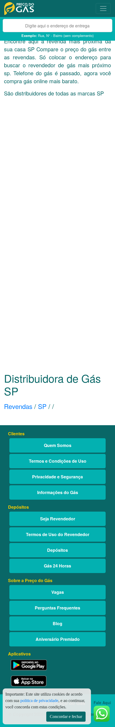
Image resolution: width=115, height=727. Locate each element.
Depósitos (57, 550)
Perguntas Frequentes (57, 608)
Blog (57, 623)
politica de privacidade (39, 700)
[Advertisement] (57, 171)
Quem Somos (57, 445)
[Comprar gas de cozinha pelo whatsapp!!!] (102, 713)
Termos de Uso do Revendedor (57, 534)
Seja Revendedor (57, 519)
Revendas (18, 406)
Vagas (57, 592)
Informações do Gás (57, 492)
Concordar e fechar (66, 716)
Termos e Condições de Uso (57, 461)
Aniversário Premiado (58, 639)
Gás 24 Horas (57, 566)
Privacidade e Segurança (57, 477)
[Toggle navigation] (103, 8)
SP (42, 406)
